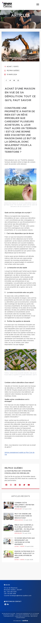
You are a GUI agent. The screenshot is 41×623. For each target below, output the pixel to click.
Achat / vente (12, 66)
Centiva (24, 620)
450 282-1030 (12, 591)
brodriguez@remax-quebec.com (20, 595)
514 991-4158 (11, 593)
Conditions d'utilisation (22, 616)
